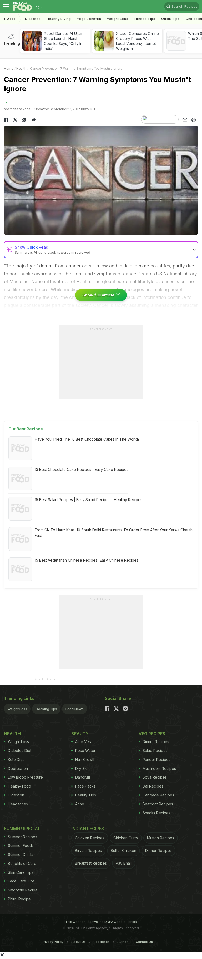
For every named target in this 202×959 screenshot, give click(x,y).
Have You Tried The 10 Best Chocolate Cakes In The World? (87, 439)
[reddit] (33, 119)
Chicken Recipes (89, 838)
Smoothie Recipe (23, 890)
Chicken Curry (125, 838)
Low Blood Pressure (25, 777)
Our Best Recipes (25, 428)
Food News (74, 709)
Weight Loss (117, 19)
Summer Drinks (21, 854)
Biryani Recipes (88, 850)
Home (8, 68)
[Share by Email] (184, 119)
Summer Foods (21, 845)
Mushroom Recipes (159, 768)
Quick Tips (170, 19)
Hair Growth (85, 759)
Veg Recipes (152, 733)
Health (10, 19)
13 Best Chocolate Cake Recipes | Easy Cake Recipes (81, 469)
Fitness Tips (144, 19)
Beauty (80, 733)
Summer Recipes (22, 837)
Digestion (16, 795)
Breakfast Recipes (91, 863)
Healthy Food (19, 786)
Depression (18, 768)
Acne (79, 804)
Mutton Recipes (160, 838)
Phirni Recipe (19, 899)
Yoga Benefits (89, 19)
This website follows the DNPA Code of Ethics (101, 922)
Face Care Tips (21, 881)
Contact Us (144, 942)
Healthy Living (59, 19)
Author (122, 942)
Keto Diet (16, 759)
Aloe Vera (83, 741)
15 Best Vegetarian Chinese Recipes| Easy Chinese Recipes (86, 560)
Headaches (18, 804)
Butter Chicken (123, 850)
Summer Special (22, 828)
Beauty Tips (85, 795)
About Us (78, 942)
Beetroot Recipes (158, 804)
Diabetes (33, 19)
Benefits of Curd (22, 863)
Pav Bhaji (124, 863)
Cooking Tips (46, 709)
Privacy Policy (52, 942)
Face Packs (85, 786)
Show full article (99, 294)
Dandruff (82, 777)
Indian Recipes (87, 828)
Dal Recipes (153, 786)
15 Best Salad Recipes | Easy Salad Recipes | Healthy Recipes (88, 499)
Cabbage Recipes (158, 795)
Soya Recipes (155, 777)
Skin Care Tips (20, 872)
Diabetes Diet (19, 750)
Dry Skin (82, 768)
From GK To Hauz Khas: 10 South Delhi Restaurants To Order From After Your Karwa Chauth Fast (114, 533)
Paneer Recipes (156, 759)
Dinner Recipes (156, 741)
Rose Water (85, 750)
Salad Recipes (155, 750)
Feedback (101, 942)
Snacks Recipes (156, 813)
